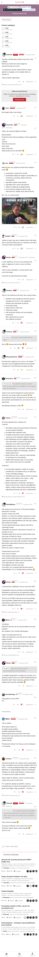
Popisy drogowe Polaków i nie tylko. (14, 876)
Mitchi (8, 668)
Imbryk (8, 337)
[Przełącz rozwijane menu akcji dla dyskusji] (37, 2)
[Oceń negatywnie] (23, 82)
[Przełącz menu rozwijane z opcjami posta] (35, 81)
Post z (19, 2)
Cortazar (9, 811)
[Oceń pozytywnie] (19, 82)
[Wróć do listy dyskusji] (2, 2)
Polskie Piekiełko (7, 891)
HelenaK (8, 384)
